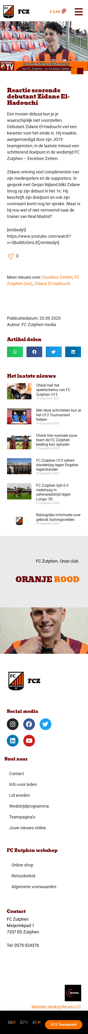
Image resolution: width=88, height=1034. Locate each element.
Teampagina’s (22, 816)
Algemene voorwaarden (33, 886)
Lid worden (19, 795)
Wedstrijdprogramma (29, 806)
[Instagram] (13, 724)
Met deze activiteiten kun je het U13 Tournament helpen (58, 414)
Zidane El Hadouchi (52, 283)
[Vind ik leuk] (11, 255)
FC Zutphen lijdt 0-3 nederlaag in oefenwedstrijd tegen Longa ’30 (53, 492)
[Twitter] (45, 724)
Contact (16, 773)
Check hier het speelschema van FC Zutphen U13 (53, 389)
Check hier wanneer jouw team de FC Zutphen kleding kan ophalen (56, 440)
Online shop (22, 864)
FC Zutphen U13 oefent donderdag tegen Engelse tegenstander (57, 465)
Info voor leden (23, 784)
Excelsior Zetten (57, 277)
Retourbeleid (23, 875)
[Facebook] (29, 724)
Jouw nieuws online (27, 827)
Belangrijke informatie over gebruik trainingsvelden (58, 517)
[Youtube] (29, 741)
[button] (77, 11)
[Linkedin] (13, 741)
